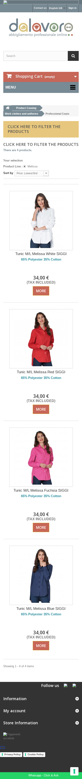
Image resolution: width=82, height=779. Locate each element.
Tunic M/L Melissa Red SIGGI (41, 372)
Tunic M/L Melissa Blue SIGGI (41, 609)
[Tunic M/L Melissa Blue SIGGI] (41, 575)
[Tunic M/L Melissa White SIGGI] (41, 220)
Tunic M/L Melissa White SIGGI (41, 254)
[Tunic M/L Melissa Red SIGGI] (41, 338)
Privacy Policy (12, 754)
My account (14, 710)
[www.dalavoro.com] (41, 28)
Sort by (8, 173)
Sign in (72, 8)
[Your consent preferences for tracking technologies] (74, 771)
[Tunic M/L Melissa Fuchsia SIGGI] (41, 457)
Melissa (32, 166)
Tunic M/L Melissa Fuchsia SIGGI (41, 490)
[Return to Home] (7, 108)
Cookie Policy (36, 754)
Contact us (40, 8)
